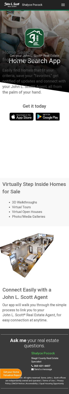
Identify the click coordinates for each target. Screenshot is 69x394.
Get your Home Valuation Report (12, 374)
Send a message (43, 369)
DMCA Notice (18, 383)
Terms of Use (49, 380)
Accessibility (32, 383)
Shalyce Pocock (32, 4)
